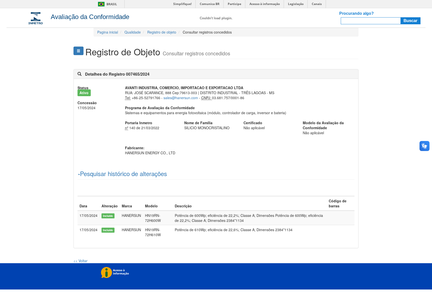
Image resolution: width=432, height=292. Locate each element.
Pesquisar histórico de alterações (123, 173)
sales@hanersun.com (181, 97)
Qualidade (132, 32)
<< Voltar (81, 260)
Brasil (106, 4)
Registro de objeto (161, 32)
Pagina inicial (107, 32)
